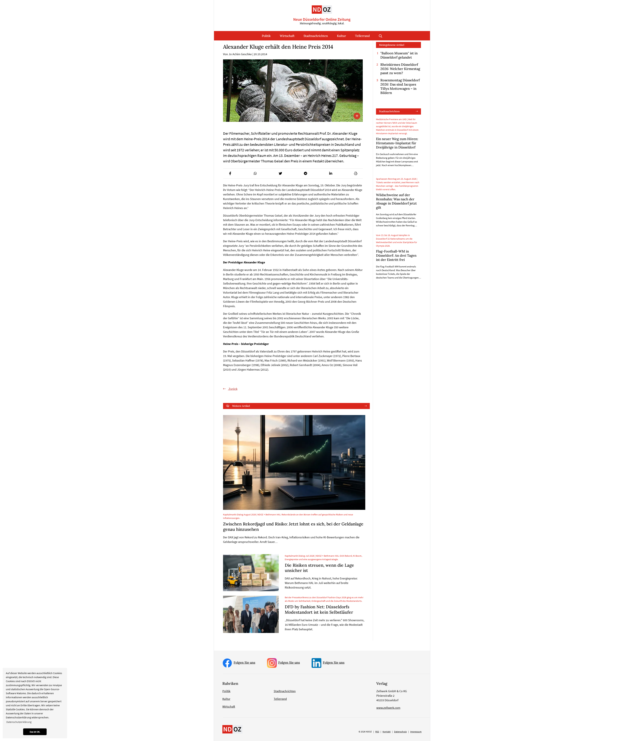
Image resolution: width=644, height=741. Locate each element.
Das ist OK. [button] (35, 731)
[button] (230, 173)
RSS (377, 731)
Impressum (416, 731)
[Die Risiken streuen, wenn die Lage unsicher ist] (251, 572)
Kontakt (387, 731)
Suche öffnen (380, 35)
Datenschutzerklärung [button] (19, 722)
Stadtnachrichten (316, 36)
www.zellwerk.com (388, 708)
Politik (266, 36)
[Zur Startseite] (322, 12)
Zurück (232, 389)
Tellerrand (362, 36)
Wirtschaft (287, 36)
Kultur (341, 36)
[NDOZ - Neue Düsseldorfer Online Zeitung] (232, 729)
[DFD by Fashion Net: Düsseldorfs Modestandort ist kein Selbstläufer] (251, 614)
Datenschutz (400, 731)
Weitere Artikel (241, 405)
